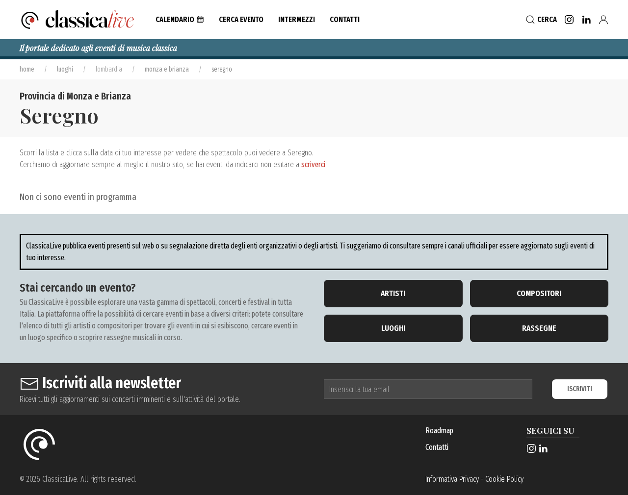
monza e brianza (167, 69)
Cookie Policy (504, 479)
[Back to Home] (78, 19)
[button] (180, 19)
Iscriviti (579, 389)
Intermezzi (296, 19)
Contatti (436, 447)
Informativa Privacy (452, 479)
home (27, 69)
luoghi (65, 69)
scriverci (313, 164)
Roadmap (439, 430)
